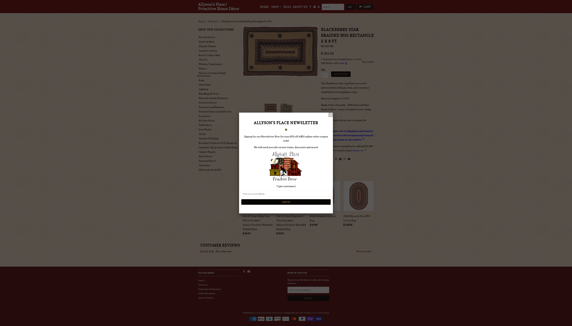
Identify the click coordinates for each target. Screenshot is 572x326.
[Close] (330, 115)
